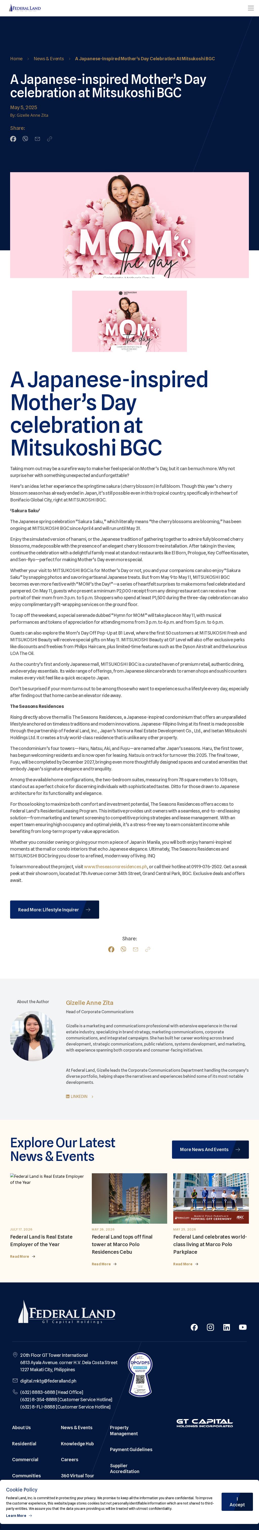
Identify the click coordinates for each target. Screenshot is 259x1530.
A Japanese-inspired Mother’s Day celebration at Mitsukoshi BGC (145, 58)
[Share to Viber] (25, 139)
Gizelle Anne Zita (90, 1002)
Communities (26, 1475)
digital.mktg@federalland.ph (48, 1381)
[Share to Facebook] (13, 139)
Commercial (25, 1459)
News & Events (49, 58)
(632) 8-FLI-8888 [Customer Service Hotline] (65, 1406)
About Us (21, 1427)
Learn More (16, 1516)
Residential (24, 1443)
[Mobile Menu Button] (251, 8)
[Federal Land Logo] (66, 1313)
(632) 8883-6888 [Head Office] (51, 1392)
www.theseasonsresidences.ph (115, 866)
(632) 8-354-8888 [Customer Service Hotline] (66, 1399)
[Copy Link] (50, 139)
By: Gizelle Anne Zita (29, 115)
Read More (19, 1256)
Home (16, 58)
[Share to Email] (37, 139)
